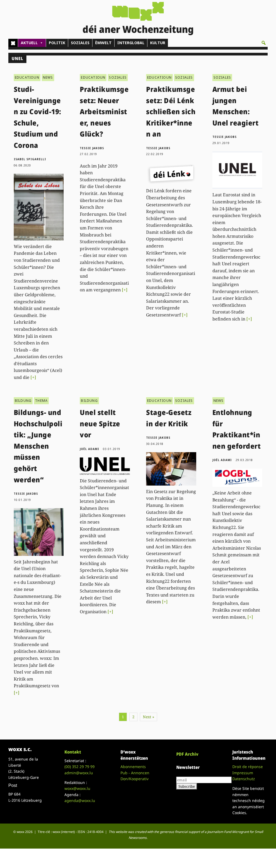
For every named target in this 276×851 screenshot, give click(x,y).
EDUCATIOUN (27, 77)
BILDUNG (23, 400)
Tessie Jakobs (92, 148)
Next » (148, 716)
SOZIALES (80, 42)
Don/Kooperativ (134, 778)
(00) (79, 766)
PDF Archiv (187, 754)
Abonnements (133, 766)
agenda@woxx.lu (79, 800)
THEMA (41, 400)
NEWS (48, 77)
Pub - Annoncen (134, 772)
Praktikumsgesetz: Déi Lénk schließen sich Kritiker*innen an (170, 111)
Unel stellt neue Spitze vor (100, 423)
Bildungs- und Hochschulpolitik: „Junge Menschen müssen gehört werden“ (38, 445)
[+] (33, 377)
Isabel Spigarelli (30, 159)
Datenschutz (243, 778)
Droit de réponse (247, 766)
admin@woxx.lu (78, 772)
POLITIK (57, 42)
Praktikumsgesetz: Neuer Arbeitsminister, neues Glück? (104, 111)
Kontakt (72, 752)
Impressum (242, 772)
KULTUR (157, 42)
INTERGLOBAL (130, 42)
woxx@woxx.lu (77, 788)
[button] (264, 43)
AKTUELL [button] (29, 42)
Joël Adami (89, 449)
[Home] (13, 43)
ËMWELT (103, 42)
